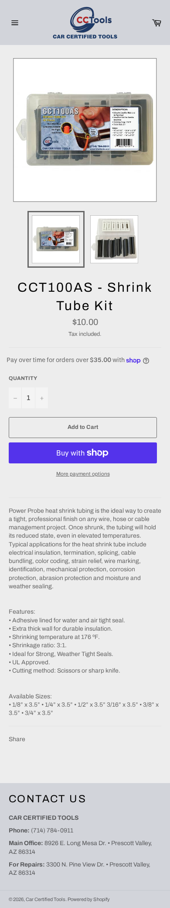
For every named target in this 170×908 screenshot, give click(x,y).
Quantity (23, 378)
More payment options (83, 474)
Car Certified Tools (45, 899)
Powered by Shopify (89, 899)
